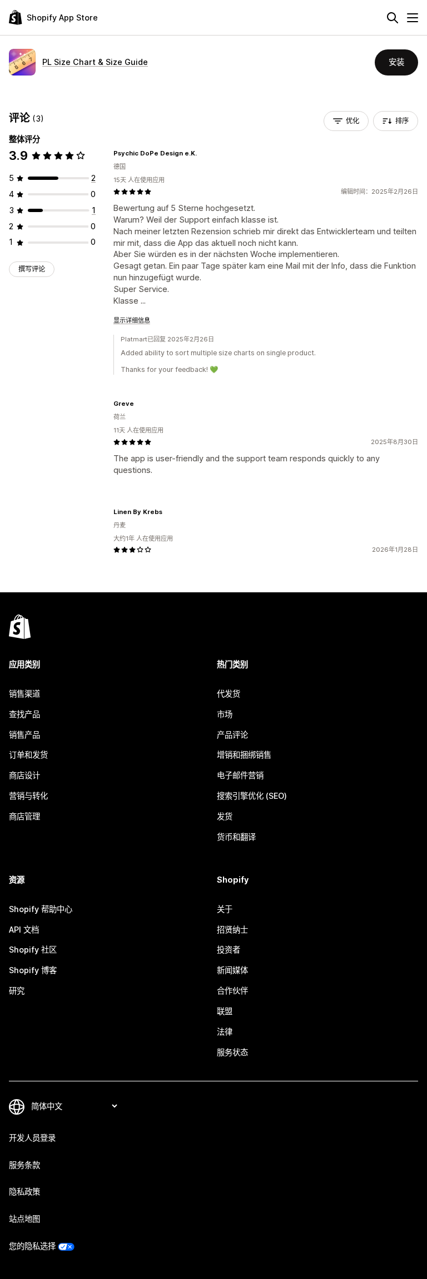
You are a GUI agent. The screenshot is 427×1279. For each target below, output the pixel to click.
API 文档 (24, 929)
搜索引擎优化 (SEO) (252, 795)
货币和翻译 (236, 837)
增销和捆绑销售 (244, 754)
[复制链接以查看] (203, 153)
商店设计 (24, 775)
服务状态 (232, 1052)
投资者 (228, 949)
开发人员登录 (32, 1137)
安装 (396, 62)
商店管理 (24, 816)
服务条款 (24, 1165)
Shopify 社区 (33, 949)
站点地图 (24, 1218)
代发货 (228, 693)
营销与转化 (28, 795)
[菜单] (412, 17)
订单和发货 (28, 754)
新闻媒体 (232, 970)
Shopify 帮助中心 (40, 909)
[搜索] (392, 17)
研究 (16, 990)
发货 (224, 816)
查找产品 (24, 714)
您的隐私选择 (32, 1246)
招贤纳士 (232, 929)
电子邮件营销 (240, 775)
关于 (224, 909)
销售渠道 (24, 693)
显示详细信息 (131, 320)
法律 (224, 1031)
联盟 (224, 1011)
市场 (224, 714)
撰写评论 (31, 269)
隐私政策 (24, 1191)
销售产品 (24, 734)
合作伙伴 (232, 990)
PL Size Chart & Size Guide (95, 62)
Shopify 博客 (33, 970)
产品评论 (232, 734)
